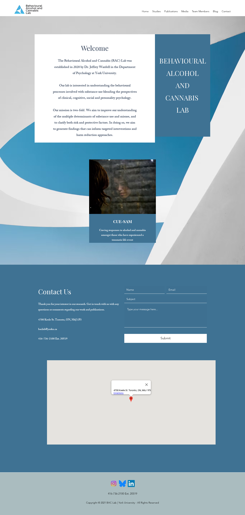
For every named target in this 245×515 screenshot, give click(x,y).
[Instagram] (113, 483)
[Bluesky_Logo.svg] (122, 483)
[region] (122, 209)
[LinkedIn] (131, 483)
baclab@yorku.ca (47, 329)
